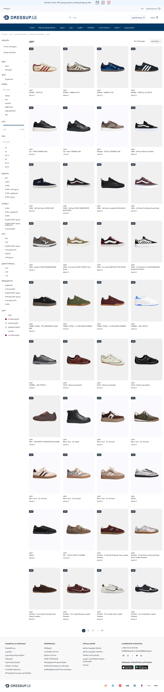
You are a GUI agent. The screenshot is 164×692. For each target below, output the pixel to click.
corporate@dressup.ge (143, 651)
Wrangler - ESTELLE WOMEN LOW (108, 151)
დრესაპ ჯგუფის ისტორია (93, 651)
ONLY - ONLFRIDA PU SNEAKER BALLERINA (44, 442)
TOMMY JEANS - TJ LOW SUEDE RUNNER (77, 326)
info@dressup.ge (128, 651)
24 (102, 631)
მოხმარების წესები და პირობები (56, 666)
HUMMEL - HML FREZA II (139, 326)
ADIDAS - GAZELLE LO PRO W (141, 92)
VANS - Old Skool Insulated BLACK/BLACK (111, 208)
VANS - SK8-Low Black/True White (142, 151)
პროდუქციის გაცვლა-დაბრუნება (18, 673)
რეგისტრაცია (10, 648)
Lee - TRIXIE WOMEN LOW (38, 151)
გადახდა (8, 651)
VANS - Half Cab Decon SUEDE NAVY (41, 208)
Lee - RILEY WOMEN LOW (72, 151)
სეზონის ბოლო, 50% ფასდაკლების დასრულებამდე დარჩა (67, 2)
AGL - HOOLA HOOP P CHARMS (74, 555)
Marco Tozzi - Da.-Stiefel (71, 442)
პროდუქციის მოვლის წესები (55, 662)
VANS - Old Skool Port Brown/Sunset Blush (145, 208)
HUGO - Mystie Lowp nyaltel (72, 385)
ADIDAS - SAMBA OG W (71, 92)
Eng (142, 8)
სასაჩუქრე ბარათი (51, 651)
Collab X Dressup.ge (51, 659)
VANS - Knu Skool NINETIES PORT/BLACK (111, 267)
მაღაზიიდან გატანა (12, 662)
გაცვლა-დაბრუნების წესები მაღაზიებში (93, 660)
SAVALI (133, 498)
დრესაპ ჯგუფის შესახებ (92, 648)
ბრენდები (7, 8)
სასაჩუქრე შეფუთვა (13, 669)
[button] (19, 643)
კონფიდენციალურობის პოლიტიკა (58, 669)
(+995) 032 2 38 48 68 (130, 648)
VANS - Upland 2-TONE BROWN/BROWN (42, 267)
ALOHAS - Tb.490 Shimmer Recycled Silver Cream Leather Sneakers (145, 556)
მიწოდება (9, 659)
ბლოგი (86, 665)
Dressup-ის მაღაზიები (91, 655)
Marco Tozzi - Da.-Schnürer (106, 442)
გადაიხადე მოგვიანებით (14, 655)
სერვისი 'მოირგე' (12, 666)
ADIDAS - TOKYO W (35, 92)
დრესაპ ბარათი (50, 655)
